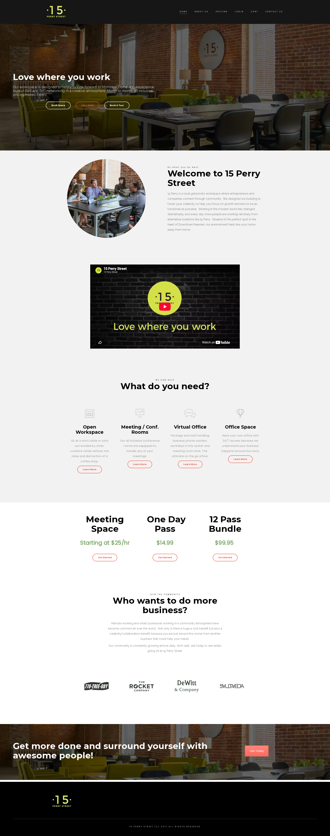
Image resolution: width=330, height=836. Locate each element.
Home (183, 11)
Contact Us (274, 11)
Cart (254, 11)
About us (201, 11)
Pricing (222, 11)
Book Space (58, 105)
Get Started (105, 557)
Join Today (256, 751)
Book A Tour (117, 105)
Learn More (89, 469)
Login (239, 11)
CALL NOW (87, 105)
